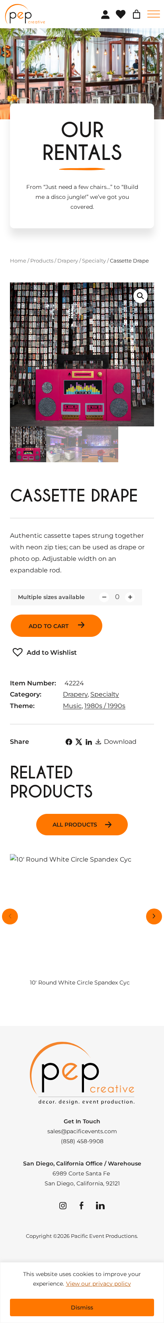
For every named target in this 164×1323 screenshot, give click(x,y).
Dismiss (82, 1307)
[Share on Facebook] (69, 742)
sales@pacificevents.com (82, 1131)
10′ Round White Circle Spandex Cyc (80, 982)
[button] (140, 296)
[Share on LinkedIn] (89, 742)
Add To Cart (49, 626)
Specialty (94, 260)
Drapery (67, 260)
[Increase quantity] (130, 597)
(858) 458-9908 (82, 1141)
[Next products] (154, 916)
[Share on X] (79, 742)
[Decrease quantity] (104, 597)
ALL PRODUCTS (75, 824)
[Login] (105, 14)
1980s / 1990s (104, 706)
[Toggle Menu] (153, 14)
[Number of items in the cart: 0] (136, 14)
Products (41, 260)
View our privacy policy (98, 1283)
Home (18, 260)
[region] (82, 1292)
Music (72, 706)
